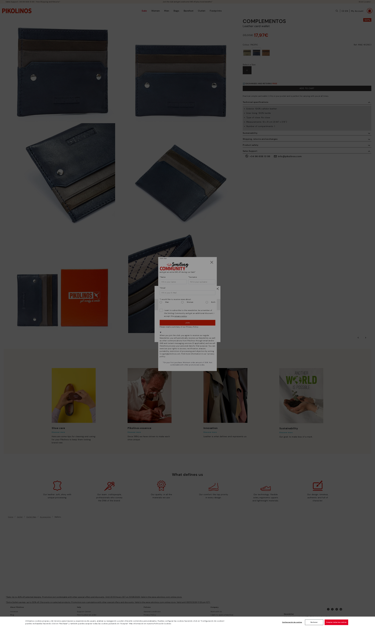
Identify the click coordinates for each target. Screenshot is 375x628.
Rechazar (314, 622)
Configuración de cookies (292, 622)
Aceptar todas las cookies (336, 622)
